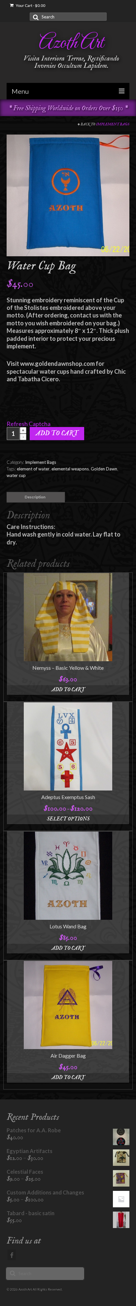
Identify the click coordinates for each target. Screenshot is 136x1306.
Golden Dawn (104, 468)
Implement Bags (112, 124)
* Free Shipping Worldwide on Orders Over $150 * (68, 108)
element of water (33, 468)
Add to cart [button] (68, 690)
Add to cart (57, 433)
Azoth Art (71, 43)
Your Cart (30, 5)
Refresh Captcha (29, 423)
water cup (16, 475)
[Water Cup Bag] (68, 194)
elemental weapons (70, 468)
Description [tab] (35, 497)
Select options (68, 819)
